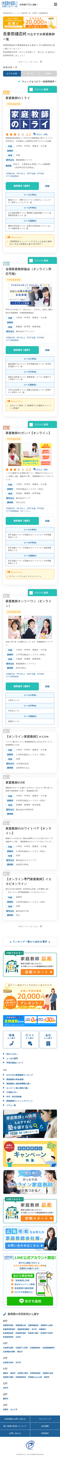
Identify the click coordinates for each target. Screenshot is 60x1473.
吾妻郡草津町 (8, 1325)
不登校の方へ (12, 1092)
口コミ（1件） (43, 134)
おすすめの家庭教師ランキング (19, 1075)
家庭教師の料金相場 (14, 1079)
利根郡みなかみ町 (35, 1377)
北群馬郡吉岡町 (9, 1352)
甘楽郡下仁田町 (22, 1348)
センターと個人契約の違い (17, 1088)
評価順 (48, 73)
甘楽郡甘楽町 (8, 1348)
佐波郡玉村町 (8, 1362)
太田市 (18, 1337)
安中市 (34, 1329)
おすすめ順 (12, 73)
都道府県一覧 (25, 13)
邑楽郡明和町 (8, 1337)
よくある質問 (12, 1058)
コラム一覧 (11, 1105)
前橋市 (5, 1409)
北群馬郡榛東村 (48, 1348)
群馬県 (34, 13)
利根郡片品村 (48, 1373)
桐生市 (20, 1352)
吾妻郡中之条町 (47, 1325)
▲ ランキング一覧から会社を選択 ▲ (30, 941)
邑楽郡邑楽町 (21, 1333)
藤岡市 (5, 1399)
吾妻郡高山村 (21, 1325)
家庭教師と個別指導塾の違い (18, 1084)
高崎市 (5, 1373)
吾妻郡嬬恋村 (33, 1325)
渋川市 (18, 1362)
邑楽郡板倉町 (8, 1333)
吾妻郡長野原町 (9, 1329)
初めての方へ (12, 1054)
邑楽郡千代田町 (47, 1333)
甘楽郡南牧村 (35, 1348)
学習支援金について (14, 1063)
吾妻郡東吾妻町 (23, 1329)
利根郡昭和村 (21, 1377)
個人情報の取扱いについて (15, 1426)
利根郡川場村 (8, 1377)
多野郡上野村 (23, 1373)
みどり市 (13, 1409)
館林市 (13, 1373)
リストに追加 (41, 89)
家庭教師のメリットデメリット (19, 1101)
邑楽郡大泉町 (33, 1333)
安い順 (30, 73)
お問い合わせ (15, 1433)
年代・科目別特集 (14, 1097)
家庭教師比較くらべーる (11, 13)
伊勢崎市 (42, 1329)
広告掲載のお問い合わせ (15, 1419)
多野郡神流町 (35, 1373)
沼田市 (5, 1388)
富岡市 (46, 1377)
